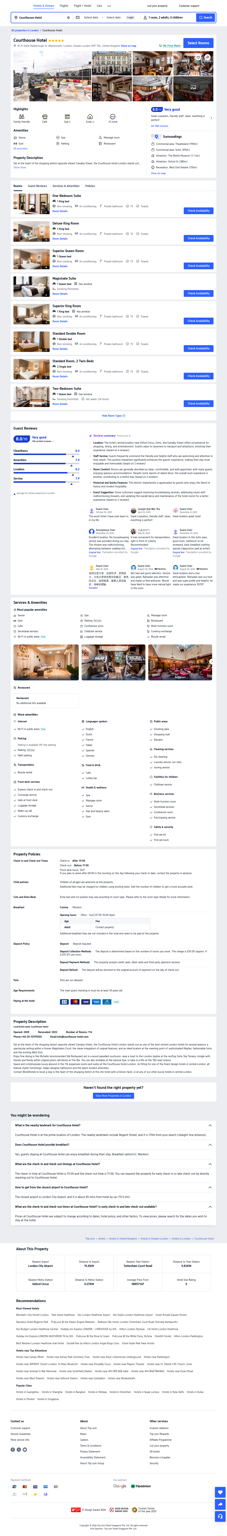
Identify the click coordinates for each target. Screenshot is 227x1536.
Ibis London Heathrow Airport (94, 1314)
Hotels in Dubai (195, 1392)
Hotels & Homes (43, 5)
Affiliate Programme (161, 1439)
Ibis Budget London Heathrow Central (37, 1329)
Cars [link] (99, 5)
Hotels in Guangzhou (27, 1392)
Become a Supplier (160, 1457)
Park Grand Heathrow (63, 1314)
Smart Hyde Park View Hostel (138, 1343)
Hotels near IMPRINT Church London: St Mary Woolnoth (47, 1364)
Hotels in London (181, 1238)
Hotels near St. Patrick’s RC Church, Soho (169, 1364)
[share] (220, 1504)
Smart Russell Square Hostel (171, 1314)
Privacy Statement (90, 1451)
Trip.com (90, 1238)
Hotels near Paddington (157, 1357)
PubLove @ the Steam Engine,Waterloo (73, 1322)
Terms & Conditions (90, 1445)
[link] (157, 6)
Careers (84, 1439)
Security (154, 1463)
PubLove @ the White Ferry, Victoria (132, 1336)
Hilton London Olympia (132, 1329)
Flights (64, 5)
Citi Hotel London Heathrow (162, 1329)
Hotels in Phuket (25, 1399)
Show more (19, 167)
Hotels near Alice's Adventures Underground (117, 1357)
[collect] (220, 1492)
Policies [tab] (90, 186)
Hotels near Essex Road (180, 1371)
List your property (159, 1445)
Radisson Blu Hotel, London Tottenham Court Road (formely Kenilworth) (138, 1322)
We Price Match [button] (172, 45)
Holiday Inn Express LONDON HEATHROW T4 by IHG (44, 1336)
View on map (158, 173)
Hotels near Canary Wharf (30, 1357)
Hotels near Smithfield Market (75, 1371)
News (83, 1434)
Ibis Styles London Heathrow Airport (133, 1314)
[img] (52, 76)
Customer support (20, 1428)
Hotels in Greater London (154, 1238)
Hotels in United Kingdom (123, 1238)
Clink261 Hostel (163, 1336)
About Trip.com (88, 1428)
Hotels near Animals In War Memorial (36, 1371)
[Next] (212, 661)
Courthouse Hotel (30, 40)
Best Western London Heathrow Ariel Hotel (40, 1343)
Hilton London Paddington (188, 1336)
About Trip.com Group (92, 1463)
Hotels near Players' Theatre (129, 1364)
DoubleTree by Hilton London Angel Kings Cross (93, 1343)
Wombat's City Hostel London (32, 1314)
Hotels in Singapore (48, 1399)
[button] (109, 6)
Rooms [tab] (17, 186)
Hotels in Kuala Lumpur (146, 1392)
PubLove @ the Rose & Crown (92, 1336)
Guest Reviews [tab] (37, 186)
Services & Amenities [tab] (66, 186)
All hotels (155, 1451)
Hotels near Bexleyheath (121, 1378)
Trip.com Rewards (159, 1434)
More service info (20, 1439)
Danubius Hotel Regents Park (32, 1322)
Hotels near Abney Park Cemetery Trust (68, 1357)
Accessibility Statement (93, 1457)
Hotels (101, 1238)
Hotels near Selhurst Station (62, 1378)
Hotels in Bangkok (75, 1392)
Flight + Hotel (82, 5)
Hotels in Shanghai (52, 1392)
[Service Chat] (220, 1516)
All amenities (20, 148)
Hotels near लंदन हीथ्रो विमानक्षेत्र (147, 1371)
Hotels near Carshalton (93, 1378)
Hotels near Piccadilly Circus (96, 1364)
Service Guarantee (21, 1434)
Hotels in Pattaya (97, 1392)
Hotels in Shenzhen (120, 1392)
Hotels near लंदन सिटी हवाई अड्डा (111, 1371)
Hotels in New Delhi (173, 1392)
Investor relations (159, 1428)
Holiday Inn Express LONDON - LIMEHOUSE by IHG (89, 1329)
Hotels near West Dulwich (30, 1378)
